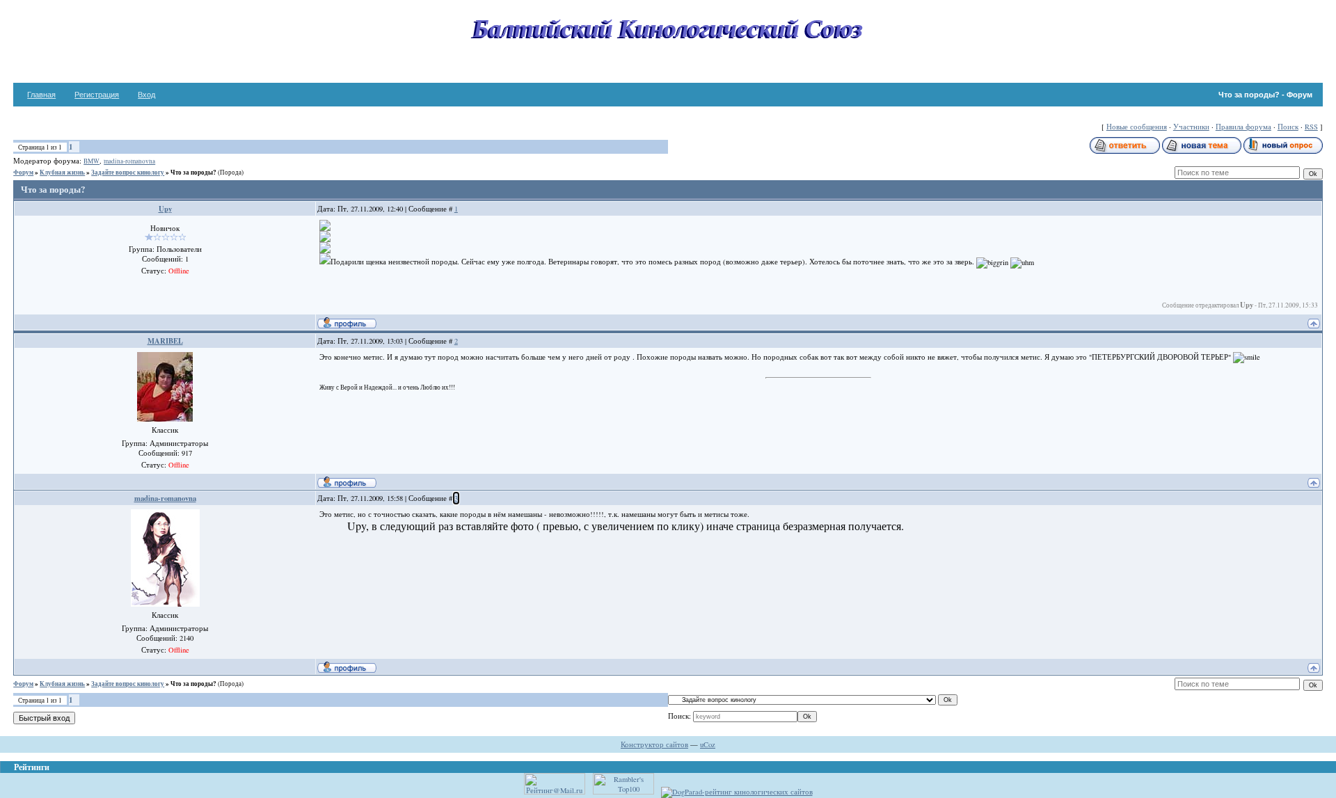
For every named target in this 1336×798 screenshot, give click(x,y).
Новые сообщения (1136, 126)
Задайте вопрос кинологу (127, 172)
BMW (92, 161)
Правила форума (1243, 126)
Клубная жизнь (62, 172)
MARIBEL (165, 340)
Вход (146, 94)
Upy (165, 208)
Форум (23, 172)
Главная (41, 94)
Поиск (1288, 126)
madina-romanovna (129, 161)
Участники (1191, 126)
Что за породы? (193, 172)
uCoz (707, 744)
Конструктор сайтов (654, 744)
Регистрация (96, 94)
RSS (1311, 126)
